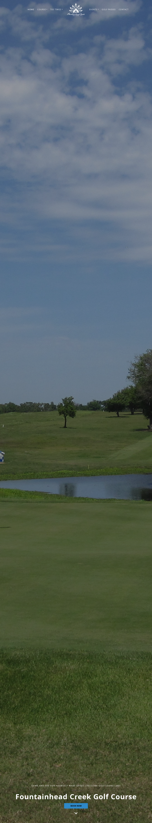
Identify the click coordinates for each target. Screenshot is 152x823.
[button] (42, 9)
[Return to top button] (147, 818)
